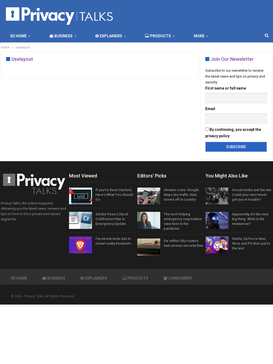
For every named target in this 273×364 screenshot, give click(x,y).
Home (21, 36)
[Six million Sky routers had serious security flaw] (148, 247)
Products (160, 36)
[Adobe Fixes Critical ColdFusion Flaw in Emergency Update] (80, 220)
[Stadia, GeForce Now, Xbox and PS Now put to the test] (217, 244)
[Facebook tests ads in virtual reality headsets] (80, 244)
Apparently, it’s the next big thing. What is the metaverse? (250, 219)
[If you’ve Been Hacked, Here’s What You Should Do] (80, 196)
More (199, 36)
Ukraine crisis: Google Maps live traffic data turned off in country (181, 194)
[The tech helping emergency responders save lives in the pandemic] (148, 220)
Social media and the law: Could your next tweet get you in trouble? (252, 194)
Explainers (111, 36)
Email (210, 109)
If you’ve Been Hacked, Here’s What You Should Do (114, 194)
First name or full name (225, 88)
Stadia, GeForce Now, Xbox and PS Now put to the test (251, 243)
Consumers (180, 278)
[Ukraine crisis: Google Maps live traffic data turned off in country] (148, 196)
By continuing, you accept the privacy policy (233, 132)
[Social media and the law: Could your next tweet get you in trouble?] (217, 196)
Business (63, 36)
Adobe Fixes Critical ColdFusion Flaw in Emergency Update (111, 219)
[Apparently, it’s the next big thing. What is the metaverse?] (217, 220)
